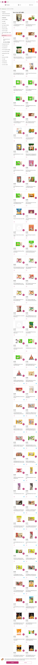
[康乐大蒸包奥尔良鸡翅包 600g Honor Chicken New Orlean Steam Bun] (36, 295)
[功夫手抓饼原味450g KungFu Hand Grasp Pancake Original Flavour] (24, 521)
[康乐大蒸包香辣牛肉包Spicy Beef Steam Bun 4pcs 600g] (36, 279)
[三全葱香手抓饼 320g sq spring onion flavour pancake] (36, 182)
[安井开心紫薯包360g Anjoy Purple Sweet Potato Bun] (36, 85)
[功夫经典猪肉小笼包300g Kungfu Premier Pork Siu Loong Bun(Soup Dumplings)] (36, 570)
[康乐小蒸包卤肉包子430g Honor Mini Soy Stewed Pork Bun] (36, 117)
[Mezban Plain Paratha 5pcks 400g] (24, 214)
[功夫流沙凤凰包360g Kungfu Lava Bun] (24, 537)
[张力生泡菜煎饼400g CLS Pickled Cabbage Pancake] (36, 52)
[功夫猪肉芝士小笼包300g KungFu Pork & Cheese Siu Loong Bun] (36, 505)
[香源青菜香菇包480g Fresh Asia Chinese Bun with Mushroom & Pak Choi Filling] (36, 440)
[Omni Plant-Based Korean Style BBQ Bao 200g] (36, 166)
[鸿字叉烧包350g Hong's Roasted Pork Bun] (36, 214)
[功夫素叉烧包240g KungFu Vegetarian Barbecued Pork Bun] (24, 408)
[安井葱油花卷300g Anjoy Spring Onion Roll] (36, 101)
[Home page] (0, 8)
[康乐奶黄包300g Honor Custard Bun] (24, 149)
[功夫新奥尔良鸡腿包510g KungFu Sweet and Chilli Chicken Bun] (36, 554)
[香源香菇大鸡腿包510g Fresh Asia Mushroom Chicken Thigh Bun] (24, 440)
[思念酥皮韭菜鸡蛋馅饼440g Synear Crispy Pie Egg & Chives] (36, 634)
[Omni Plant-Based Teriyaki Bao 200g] (36, 230)
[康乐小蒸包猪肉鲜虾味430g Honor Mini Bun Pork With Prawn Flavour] (24, 69)
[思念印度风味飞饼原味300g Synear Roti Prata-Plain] (36, 586)
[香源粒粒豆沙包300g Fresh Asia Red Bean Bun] (24, 473)
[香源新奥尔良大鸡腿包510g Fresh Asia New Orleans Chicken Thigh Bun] (36, 408)
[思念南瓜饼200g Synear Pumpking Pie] (24, 602)
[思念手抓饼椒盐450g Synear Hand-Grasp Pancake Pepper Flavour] (24, 618)
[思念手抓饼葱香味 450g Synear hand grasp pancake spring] (36, 651)
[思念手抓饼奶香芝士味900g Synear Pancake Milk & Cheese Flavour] (24, 651)
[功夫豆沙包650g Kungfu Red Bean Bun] (36, 537)
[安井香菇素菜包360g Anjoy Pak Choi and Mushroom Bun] (24, 198)
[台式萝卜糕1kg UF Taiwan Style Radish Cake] (24, 327)
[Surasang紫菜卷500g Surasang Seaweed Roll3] (36, 327)
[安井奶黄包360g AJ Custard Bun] (36, 343)
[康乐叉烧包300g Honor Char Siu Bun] (24, 182)
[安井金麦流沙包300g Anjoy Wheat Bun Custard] (24, 246)
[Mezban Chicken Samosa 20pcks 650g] (24, 230)
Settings (23, 659)
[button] (5, 2)
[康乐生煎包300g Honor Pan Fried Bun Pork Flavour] (36, 198)
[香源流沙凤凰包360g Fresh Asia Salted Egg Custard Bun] (36, 376)
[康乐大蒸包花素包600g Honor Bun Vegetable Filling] (36, 263)
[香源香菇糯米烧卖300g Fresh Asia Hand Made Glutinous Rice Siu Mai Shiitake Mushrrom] (24, 457)
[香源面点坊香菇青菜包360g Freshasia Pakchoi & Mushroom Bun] (36, 457)
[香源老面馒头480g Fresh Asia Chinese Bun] (36, 392)
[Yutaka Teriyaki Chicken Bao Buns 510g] (36, 69)
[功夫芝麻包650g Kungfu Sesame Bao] (36, 489)
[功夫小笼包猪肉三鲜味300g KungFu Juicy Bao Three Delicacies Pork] (36, 521)
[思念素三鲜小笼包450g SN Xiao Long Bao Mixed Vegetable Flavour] (24, 554)
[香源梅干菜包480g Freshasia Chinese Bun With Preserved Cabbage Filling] (24, 424)
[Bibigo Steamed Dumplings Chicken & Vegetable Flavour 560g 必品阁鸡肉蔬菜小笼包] (24, 52)
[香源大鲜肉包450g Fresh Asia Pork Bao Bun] (24, 392)
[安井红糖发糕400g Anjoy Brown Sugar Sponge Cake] (36, 20)
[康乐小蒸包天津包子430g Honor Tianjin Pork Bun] (36, 36)
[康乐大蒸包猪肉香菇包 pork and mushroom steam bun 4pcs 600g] (24, 279)
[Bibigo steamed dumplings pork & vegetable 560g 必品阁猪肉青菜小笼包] (36, 149)
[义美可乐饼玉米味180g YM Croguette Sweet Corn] (36, 133)
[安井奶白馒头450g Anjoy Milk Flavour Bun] (24, 343)
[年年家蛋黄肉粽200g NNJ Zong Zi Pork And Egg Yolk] (24, 20)
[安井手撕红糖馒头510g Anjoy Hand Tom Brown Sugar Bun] (24, 117)
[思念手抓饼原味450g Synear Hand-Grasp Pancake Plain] (36, 618)
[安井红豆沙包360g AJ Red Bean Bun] (24, 166)
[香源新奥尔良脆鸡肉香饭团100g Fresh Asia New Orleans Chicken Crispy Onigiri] (24, 376)
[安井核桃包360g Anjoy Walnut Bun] (24, 101)
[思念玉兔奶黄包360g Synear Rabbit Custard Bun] (24, 634)
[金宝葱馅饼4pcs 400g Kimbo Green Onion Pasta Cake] (24, 36)
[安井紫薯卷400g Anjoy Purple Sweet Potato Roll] (24, 360)
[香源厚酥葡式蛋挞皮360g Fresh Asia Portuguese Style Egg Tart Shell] (36, 424)
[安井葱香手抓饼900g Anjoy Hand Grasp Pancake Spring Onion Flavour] (36, 246)
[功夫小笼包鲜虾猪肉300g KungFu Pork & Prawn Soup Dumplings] (24, 586)
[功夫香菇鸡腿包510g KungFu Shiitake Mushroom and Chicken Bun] (24, 570)
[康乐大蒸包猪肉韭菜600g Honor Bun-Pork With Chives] (24, 295)
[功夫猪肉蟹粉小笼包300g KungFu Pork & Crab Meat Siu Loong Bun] (24, 505)
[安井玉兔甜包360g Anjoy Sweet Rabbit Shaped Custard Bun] (24, 85)
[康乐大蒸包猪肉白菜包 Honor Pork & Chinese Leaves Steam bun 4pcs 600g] (36, 311)
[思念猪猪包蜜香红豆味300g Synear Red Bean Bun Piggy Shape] (36, 602)
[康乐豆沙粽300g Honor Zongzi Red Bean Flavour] (24, 311)
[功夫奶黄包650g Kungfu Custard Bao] (36, 473)
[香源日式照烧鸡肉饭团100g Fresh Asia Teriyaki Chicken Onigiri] (36, 360)
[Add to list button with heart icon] (14, 28)
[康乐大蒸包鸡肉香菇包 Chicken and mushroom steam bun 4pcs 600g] (24, 263)
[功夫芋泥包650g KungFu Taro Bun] (24, 489)
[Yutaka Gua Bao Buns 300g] (24, 133)
